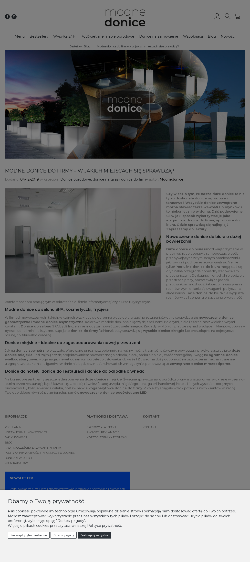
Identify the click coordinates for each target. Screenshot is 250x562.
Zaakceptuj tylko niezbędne (28, 535)
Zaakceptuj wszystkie (94, 535)
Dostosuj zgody (63, 535)
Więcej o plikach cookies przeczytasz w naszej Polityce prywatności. (65, 525)
